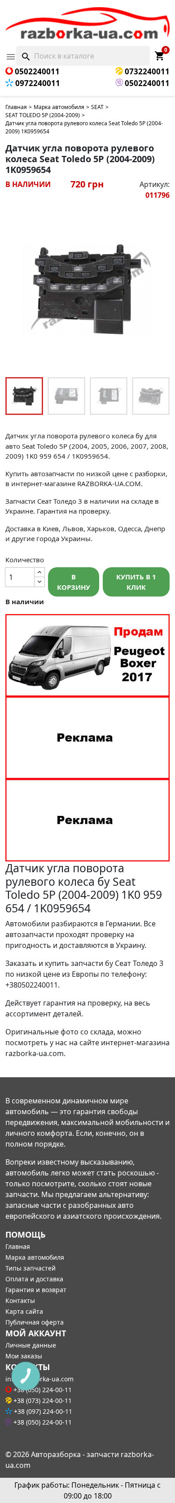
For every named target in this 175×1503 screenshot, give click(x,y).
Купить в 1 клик (136, 582)
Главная (16, 107)
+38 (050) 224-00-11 (42, 1422)
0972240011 (36, 83)
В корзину (73, 582)
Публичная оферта (34, 1322)
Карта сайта (24, 1311)
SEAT (97, 107)
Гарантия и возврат (35, 1289)
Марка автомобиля (59, 107)
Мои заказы (23, 1356)
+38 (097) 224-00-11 (42, 1411)
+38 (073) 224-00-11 (42, 1400)
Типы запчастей (30, 1268)
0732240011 (146, 71)
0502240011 (36, 71)
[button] (158, 290)
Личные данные (30, 1345)
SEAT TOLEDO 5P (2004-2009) (42, 115)
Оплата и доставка (34, 1279)
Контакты (20, 1300)
